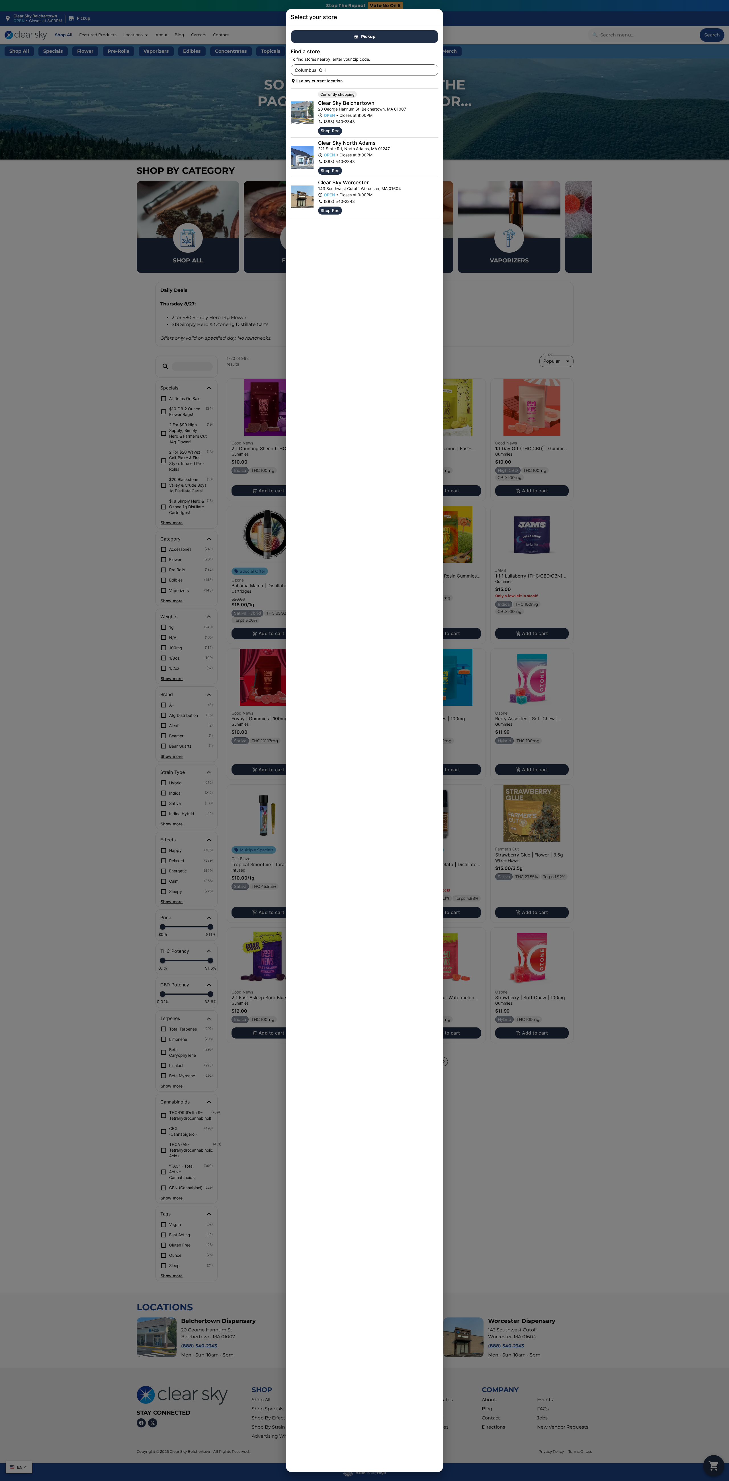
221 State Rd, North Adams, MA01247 (354, 148)
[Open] (434, 70)
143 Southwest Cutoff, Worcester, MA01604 (359, 188)
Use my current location (319, 80)
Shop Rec (330, 130)
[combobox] (359, 70)
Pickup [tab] (368, 36)
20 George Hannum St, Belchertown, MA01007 (362, 109)
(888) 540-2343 (339, 121)
